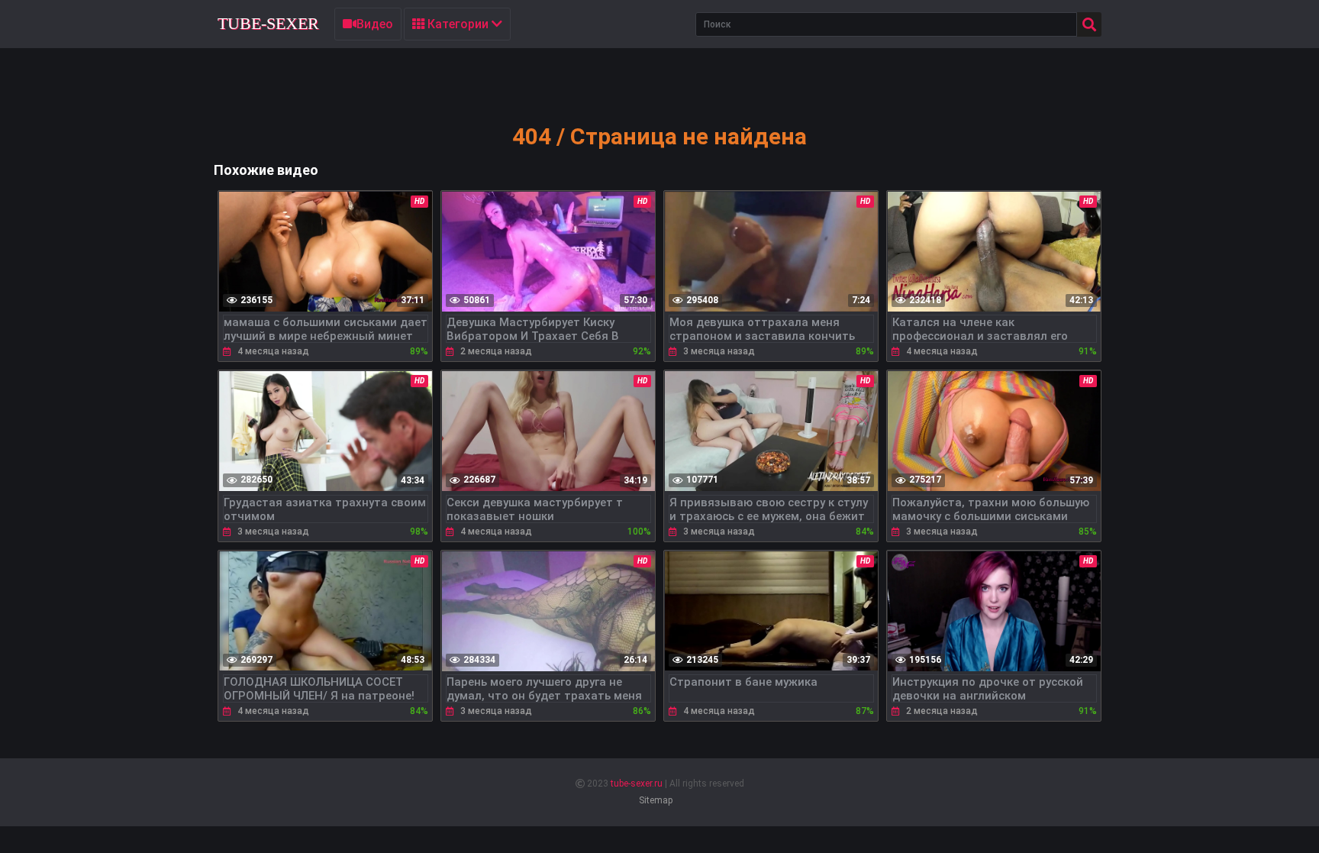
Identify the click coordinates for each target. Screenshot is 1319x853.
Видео (374, 24)
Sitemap (655, 800)
